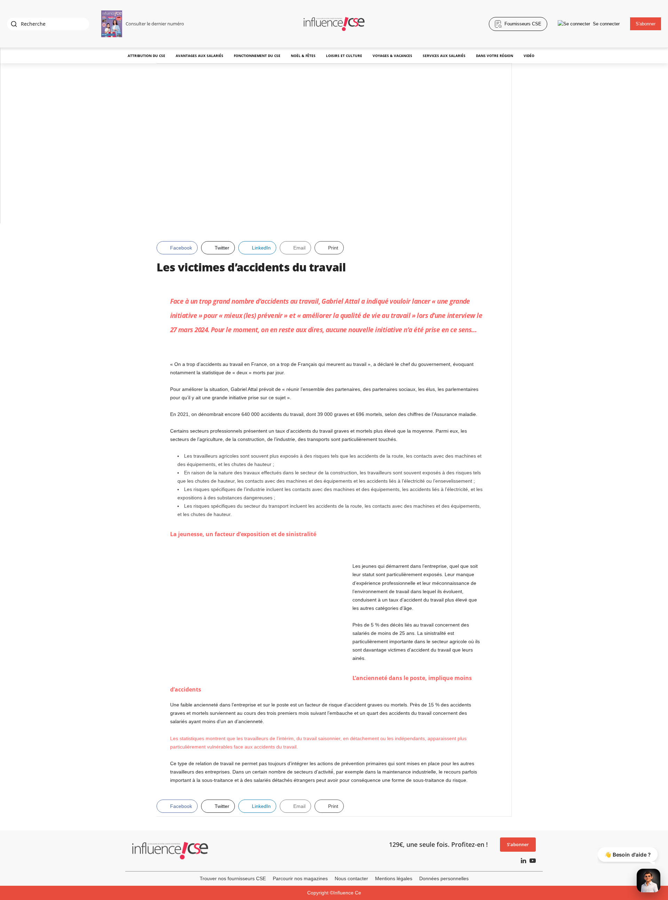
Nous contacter (351, 878)
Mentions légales (393, 878)
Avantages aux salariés (199, 55)
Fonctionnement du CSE (257, 55)
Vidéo (529, 55)
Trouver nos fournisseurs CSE (233, 878)
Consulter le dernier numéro (155, 24)
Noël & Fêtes (303, 55)
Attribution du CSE (146, 55)
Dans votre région (494, 55)
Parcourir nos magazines (300, 878)
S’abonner (518, 844)
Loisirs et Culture (344, 55)
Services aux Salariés (444, 55)
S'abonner (645, 23)
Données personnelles (444, 878)
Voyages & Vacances (392, 55)
